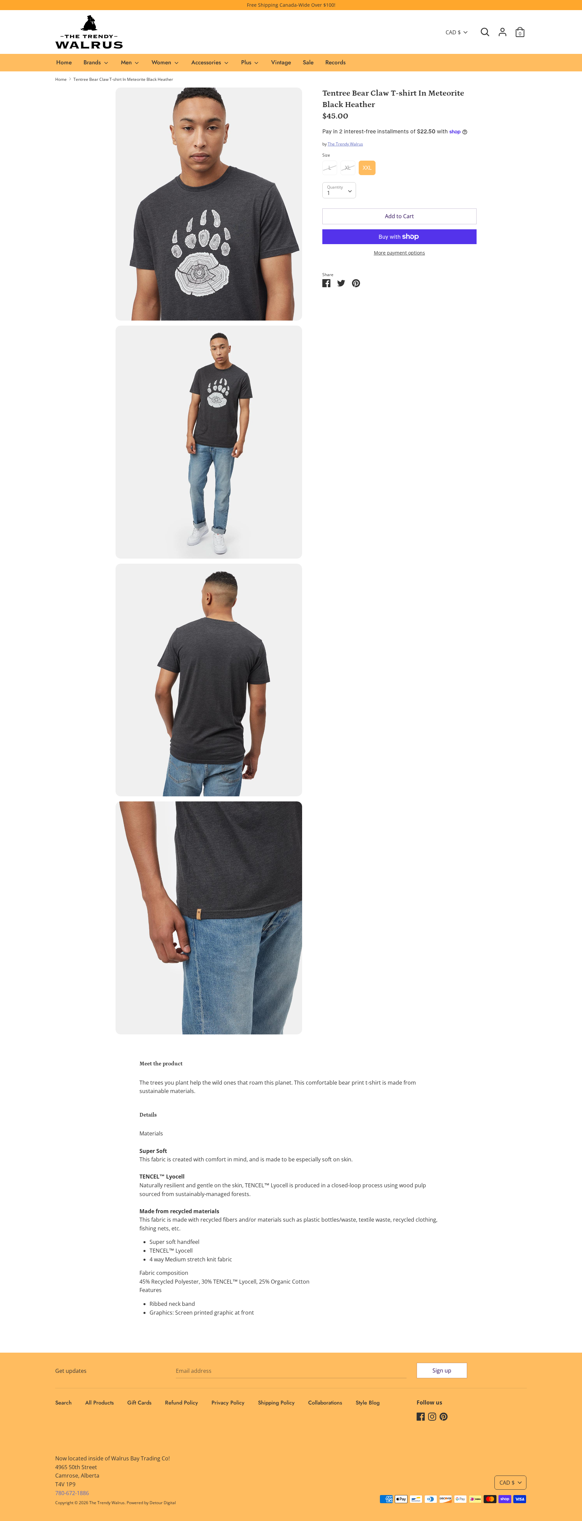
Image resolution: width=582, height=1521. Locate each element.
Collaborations (325, 1403)
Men (127, 62)
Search (63, 1403)
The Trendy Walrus (345, 144)
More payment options (399, 253)
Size (326, 155)
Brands (93, 62)
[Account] (502, 29)
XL (348, 167)
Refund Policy (181, 1403)
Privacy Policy (228, 1403)
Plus (247, 62)
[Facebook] (421, 1416)
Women (162, 62)
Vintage (281, 62)
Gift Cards (139, 1403)
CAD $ (453, 32)
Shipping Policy (276, 1403)
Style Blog (368, 1403)
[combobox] (339, 190)
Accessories (207, 62)
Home (64, 62)
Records (335, 62)
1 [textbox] (328, 193)
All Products (99, 1403)
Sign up (441, 1370)
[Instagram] (432, 1416)
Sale (308, 62)
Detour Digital (163, 1503)
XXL (367, 167)
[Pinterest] (444, 1416)
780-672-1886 (72, 1493)
